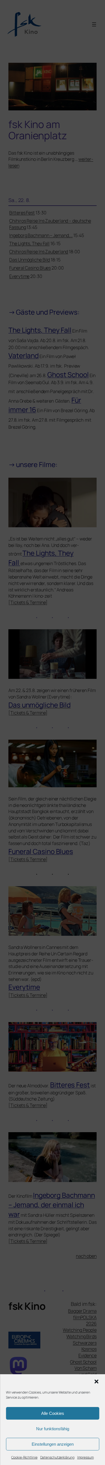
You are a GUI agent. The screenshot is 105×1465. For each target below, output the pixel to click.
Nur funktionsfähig (52, 1428)
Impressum (85, 1457)
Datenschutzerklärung (57, 1457)
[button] (96, 1381)
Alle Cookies (52, 1413)
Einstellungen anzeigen (53, 1444)
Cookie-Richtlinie (24, 1457)
